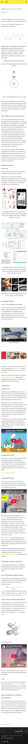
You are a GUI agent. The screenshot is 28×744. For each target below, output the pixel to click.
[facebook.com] (5, 741)
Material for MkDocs (10, 738)
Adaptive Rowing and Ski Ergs (8, 554)
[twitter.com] (7, 741)
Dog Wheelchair (7, 538)
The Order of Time (16, 684)
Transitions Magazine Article (8, 473)
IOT (17, 612)
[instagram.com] (2, 741)
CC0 (23, 595)
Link (26, 595)
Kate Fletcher (17, 368)
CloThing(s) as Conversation (8, 377)
